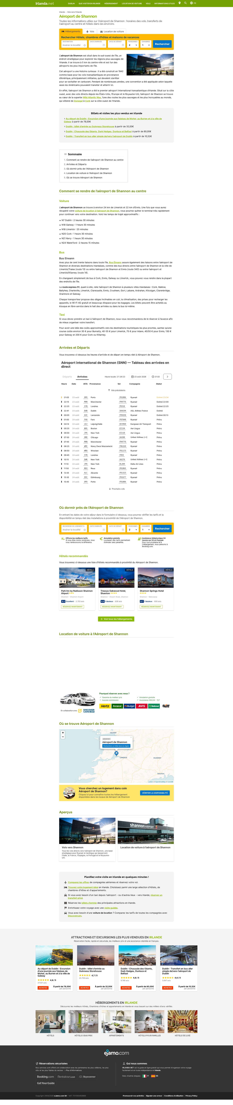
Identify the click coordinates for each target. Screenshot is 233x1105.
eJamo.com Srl (60, 1096)
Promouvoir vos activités (133, 1096)
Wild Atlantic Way (92, 97)
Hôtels (50, 1035)
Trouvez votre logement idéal (83, 887)
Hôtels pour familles (149, 1035)
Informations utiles (164, 3)
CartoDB (170, 782)
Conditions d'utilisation (173, 1096)
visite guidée (110, 907)
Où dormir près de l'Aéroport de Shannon (87, 168)
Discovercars (75, 915)
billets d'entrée (89, 903)
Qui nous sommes (136, 1063)
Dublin (71, 3)
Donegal (78, 101)
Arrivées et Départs (76, 164)
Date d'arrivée (96, 41)
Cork (87, 101)
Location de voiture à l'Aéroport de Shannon (89, 173)
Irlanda (45, 3)
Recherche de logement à (73, 526)
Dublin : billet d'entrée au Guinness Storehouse (90, 126)
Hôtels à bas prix (83, 1035)
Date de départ (115, 41)
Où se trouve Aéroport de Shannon (84, 177)
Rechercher (162, 44)
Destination (68, 41)
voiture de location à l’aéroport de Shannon (97, 210)
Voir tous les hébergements (118, 619)
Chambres (146, 41)
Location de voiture (132, 3)
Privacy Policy (191, 1096)
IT (148, 1076)
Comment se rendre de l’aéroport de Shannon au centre (94, 159)
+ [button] (63, 732)
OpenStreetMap (160, 782)
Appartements (116, 1035)
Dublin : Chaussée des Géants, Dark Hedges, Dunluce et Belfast (99, 131)
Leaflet (150, 782)
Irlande (158, 1070)
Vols (148, 3)
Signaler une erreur (154, 1096)
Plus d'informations (74, 1070)
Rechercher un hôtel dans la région (116, 746)
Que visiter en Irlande (89, 3)
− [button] (63, 737)
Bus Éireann (115, 262)
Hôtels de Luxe (182, 1035)
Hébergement (111, 3)
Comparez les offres (78, 882)
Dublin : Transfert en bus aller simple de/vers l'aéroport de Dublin (99, 136)
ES (156, 1076)
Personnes (132, 41)
